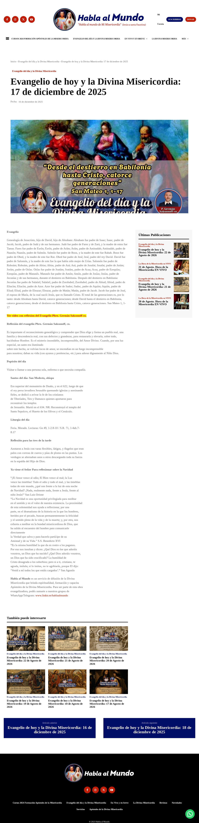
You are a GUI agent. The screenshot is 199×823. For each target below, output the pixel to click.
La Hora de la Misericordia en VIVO (155, 264)
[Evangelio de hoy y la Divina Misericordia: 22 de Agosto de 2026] (26, 638)
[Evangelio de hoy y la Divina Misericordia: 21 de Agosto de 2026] (67, 638)
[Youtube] (31, 19)
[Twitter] (23, 19)
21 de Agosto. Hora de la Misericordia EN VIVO (153, 268)
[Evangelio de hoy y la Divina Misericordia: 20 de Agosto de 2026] (109, 638)
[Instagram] (15, 19)
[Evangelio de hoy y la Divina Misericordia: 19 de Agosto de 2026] (26, 681)
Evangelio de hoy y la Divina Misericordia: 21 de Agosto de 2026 (65, 660)
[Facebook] (7, 19)
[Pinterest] (28, 111)
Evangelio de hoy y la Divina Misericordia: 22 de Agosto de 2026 (24, 660)
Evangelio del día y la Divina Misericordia (38, 61)
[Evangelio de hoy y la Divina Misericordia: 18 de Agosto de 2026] (67, 681)
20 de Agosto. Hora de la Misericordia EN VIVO (153, 303)
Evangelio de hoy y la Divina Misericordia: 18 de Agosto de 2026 (65, 703)
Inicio (13, 61)
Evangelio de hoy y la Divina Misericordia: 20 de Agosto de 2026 (107, 660)
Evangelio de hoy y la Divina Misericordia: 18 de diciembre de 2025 (149, 729)
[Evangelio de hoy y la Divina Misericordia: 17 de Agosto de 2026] (109, 681)
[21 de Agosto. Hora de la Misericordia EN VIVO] (181, 267)
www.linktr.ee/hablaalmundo (51, 595)
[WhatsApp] (35, 111)
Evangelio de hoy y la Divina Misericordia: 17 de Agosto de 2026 (107, 703)
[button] (156, 19)
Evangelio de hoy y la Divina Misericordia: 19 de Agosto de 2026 (24, 703)
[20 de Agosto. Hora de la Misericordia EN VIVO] (181, 301)
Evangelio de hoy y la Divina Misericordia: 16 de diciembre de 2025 (50, 729)
